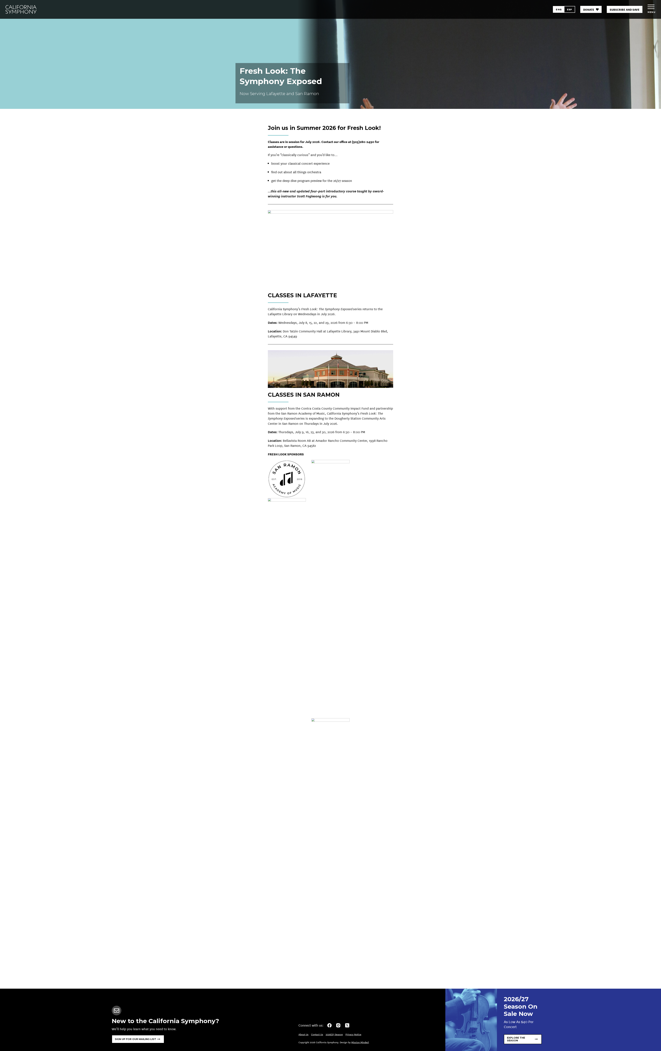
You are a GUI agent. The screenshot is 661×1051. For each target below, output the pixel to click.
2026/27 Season (334, 1034)
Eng (559, 9)
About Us (303, 1034)
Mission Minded (360, 1042)
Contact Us (317, 1034)
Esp (569, 9)
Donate (588, 9)
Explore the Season (516, 1039)
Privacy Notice (353, 1034)
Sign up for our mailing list (135, 1039)
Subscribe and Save (624, 9)
